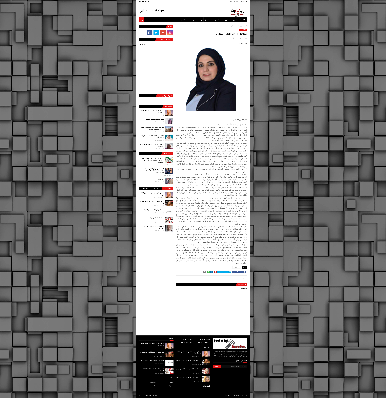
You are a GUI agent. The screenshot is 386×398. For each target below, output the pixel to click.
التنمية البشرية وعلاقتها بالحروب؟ (154, 119)
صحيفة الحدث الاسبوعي (203, 342)
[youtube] (143, 1)
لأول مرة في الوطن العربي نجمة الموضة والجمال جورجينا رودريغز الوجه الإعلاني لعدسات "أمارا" (153, 171)
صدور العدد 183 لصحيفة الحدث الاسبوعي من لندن (188, 370)
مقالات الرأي (234, 26)
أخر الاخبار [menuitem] (184, 19)
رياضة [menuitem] (200, 19)
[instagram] (170, 32)
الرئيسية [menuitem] (242, 19)
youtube (153, 386)
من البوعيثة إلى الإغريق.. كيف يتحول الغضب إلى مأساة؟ (152, 111)
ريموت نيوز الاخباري (153, 10)
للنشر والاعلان (243, 2)
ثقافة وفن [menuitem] (208, 19)
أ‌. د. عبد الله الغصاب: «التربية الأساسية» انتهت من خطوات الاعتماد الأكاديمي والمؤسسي (153, 160)
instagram (170, 386)
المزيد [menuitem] (194, 19)
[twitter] (146, 1)
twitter (171, 382)
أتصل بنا (236, 2)
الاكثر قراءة (167, 188)
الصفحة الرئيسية (242, 26)
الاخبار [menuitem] (235, 19)
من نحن (231, 2)
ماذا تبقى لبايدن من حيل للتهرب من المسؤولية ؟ (154, 227)
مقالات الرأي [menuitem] (218, 19)
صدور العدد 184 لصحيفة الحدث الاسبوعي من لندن (152, 202)
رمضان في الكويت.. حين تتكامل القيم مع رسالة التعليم (153, 136)
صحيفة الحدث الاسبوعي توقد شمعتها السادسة (153, 219)
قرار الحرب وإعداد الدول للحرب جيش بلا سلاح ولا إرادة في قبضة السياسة (152, 128)
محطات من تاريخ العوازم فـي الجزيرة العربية (152, 210)
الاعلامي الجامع (160, 179)
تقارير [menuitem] (227, 19)
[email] (140, 1)
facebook (153, 382)
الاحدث (156, 188)
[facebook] (149, 1)
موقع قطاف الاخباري (186, 342)
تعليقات (145, 188)
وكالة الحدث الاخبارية (204, 339)
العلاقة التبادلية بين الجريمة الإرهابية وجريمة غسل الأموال (152, 145)
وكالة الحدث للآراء (187, 339)
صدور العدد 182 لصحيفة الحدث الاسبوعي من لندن (188, 378)
